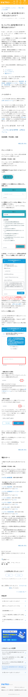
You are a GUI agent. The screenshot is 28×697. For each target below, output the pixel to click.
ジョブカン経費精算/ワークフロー (10, 491)
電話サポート (8, 73)
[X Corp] (4, 564)
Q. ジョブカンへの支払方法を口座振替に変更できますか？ (12, 662)
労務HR (21, 83)
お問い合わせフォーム (7, 100)
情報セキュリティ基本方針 (7, 690)
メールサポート (9, 70)
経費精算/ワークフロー (12, 83)
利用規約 (3, 687)
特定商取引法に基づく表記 (20, 690)
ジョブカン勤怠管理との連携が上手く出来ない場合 (13, 615)
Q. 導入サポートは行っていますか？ (11, 601)
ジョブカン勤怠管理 (7, 487)
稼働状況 (20, 3)
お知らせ (17, 3)
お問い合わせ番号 (16, 304)
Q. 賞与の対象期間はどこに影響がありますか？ (12, 620)
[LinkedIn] (6, 564)
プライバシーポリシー (19, 687)
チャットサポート (9, 71)
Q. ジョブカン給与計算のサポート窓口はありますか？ (12, 667)
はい (9, 575)
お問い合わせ (25, 3)
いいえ (18, 575)
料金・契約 (21, 7)
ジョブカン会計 (6, 507)
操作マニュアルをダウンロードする (11, 606)
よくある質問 (5, 9)
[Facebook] (2, 564)
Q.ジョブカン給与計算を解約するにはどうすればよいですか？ (13, 653)
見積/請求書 (7, 85)
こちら (16, 488)
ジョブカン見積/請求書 (8, 512)
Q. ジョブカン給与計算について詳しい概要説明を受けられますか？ (12, 657)
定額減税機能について (7, 610)
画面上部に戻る (22, 143)
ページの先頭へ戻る (20, 591)
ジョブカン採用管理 (6, 498)
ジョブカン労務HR (6, 502)
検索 (14, 3)
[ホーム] (7, 3)
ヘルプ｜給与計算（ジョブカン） (9, 7)
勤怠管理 (21, 81)
